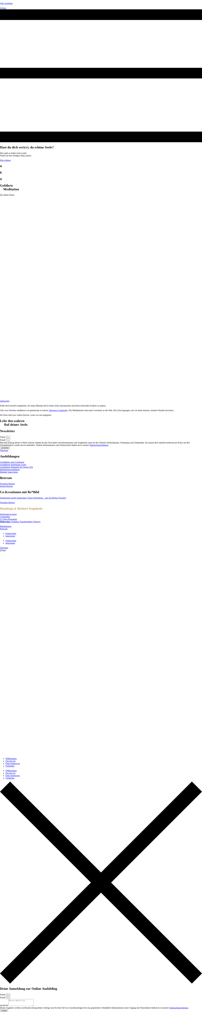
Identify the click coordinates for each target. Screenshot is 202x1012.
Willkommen (11, 758)
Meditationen (5, 526)
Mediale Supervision (9, 472)
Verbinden (9, 766)
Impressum (10, 536)
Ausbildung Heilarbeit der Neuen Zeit (16, 467)
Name (3, 437)
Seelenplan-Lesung (8, 514)
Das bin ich (10, 761)
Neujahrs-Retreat (7, 484)
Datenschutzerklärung (98, 445)
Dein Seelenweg (12, 763)
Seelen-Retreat (6, 486)
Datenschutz (10, 533)
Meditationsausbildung (10, 469)
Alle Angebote (6, 3)
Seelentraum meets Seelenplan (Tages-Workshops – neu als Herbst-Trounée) (33, 498)
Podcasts (4, 529)
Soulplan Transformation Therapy (20, 521)
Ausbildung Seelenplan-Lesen (13, 464)
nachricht (4, 1005)
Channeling (5, 517)
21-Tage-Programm (8, 519)
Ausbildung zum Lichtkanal (12, 462)
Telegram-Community (58, 410)
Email (3, 440)
